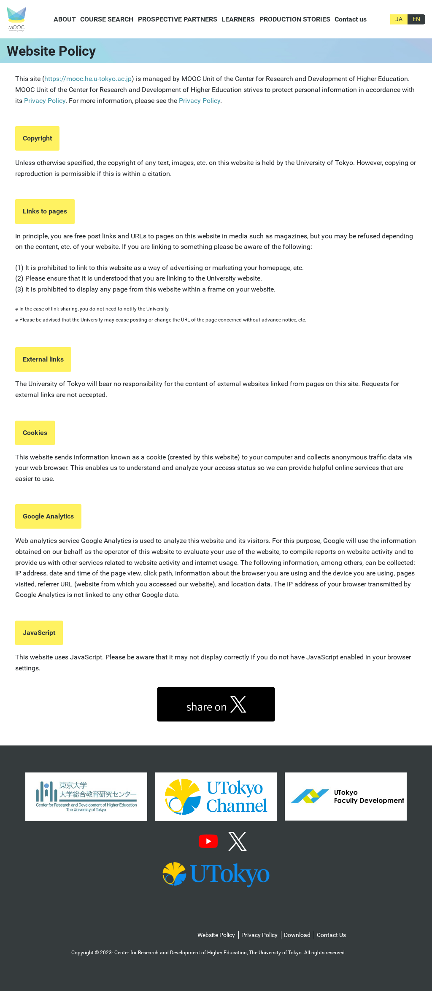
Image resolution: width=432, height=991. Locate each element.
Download (297, 935)
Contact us (351, 19)
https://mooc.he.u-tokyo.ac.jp (88, 79)
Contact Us (331, 935)
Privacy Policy (44, 101)
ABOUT (65, 19)
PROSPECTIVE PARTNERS (177, 19)
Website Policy (216, 935)
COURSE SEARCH (106, 19)
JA (398, 19)
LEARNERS (238, 19)
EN (416, 19)
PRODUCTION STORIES (294, 19)
